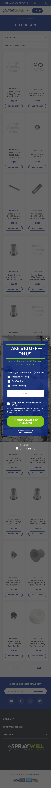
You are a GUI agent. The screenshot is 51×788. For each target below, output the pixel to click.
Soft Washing (18, 381)
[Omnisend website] (25, 446)
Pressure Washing (20, 377)
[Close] (47, 338)
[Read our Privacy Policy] (42, 408)
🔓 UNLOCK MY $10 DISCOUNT (25, 421)
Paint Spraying (19, 386)
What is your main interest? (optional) (26, 372)
